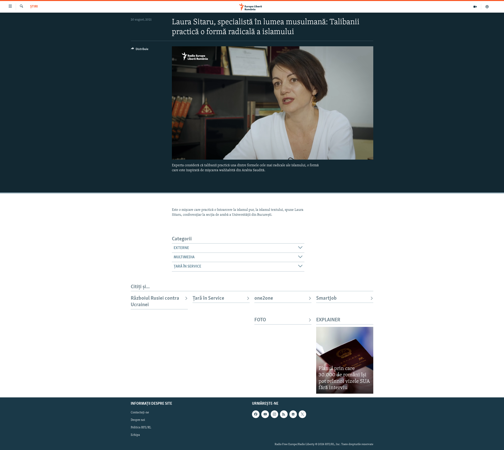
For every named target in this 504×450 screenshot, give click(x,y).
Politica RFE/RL (141, 427)
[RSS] (283, 414)
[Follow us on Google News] (293, 414)
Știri (34, 6)
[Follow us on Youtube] (265, 414)
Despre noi (138, 420)
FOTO (260, 320)
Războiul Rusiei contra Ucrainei (155, 301)
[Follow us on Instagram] (274, 414)
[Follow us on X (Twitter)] (302, 414)
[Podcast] (487, 6)
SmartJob (326, 298)
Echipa (135, 435)
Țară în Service (208, 298)
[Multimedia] (475, 6)
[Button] (139, 50)
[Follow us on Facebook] (255, 414)
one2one (263, 298)
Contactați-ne (140, 412)
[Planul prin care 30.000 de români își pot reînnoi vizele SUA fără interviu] (344, 360)
